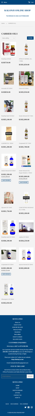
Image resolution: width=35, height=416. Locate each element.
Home (3, 23)
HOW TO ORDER (17, 337)
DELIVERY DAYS (17, 339)
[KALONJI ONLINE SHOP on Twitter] (25, 407)
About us (17, 322)
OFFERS (17, 393)
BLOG (7, 404)
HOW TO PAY (17, 325)
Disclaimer (18, 332)
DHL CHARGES (24, 404)
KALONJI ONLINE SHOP (17, 10)
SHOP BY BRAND (17, 390)
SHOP (17, 388)
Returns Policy (17, 329)
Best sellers (17, 334)
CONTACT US (17, 395)
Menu (5, 2)
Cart (32, 2)
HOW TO (17, 397)
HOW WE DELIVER (17, 327)
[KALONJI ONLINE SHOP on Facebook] (29, 407)
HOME (17, 385)
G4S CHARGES (14, 404)
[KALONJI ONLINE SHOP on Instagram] (32, 407)
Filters (30, 38)
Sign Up (30, 376)
